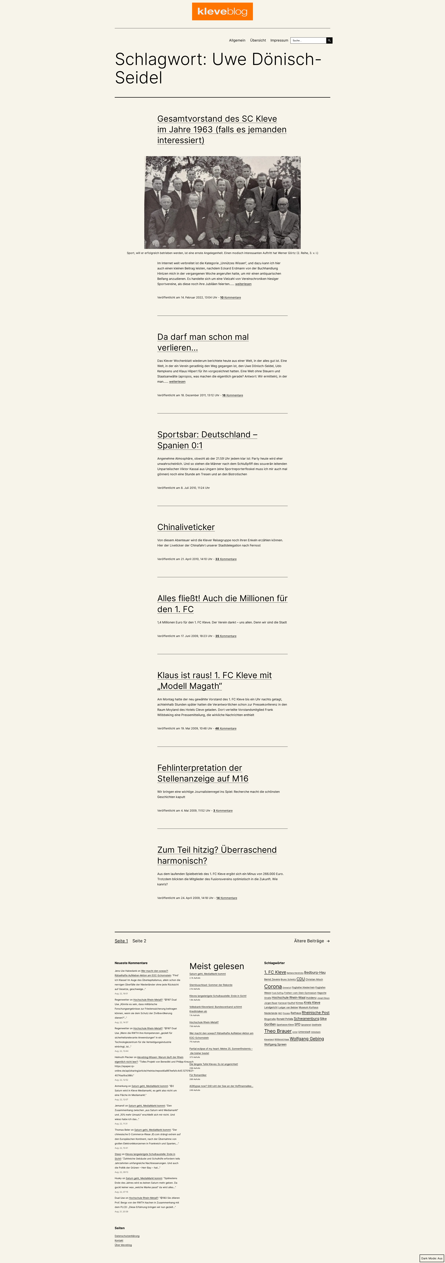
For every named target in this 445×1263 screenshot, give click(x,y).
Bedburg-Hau (315, 972)
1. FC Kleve (275, 972)
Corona (273, 986)
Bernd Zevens (272, 979)
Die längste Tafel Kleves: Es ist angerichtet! (213, 1064)
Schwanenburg (306, 1018)
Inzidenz (311, 997)
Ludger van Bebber (288, 1007)
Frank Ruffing (278, 993)
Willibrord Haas (281, 1039)
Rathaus (296, 1013)
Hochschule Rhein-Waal (288, 997)
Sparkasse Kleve (285, 1024)
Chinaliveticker (186, 527)
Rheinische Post (316, 1012)
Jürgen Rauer (271, 1003)
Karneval (282, 1003)
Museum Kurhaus (308, 1007)
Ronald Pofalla (285, 1018)
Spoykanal (306, 1024)
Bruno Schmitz (288, 979)
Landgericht (271, 1007)
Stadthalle (316, 1024)
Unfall (295, 1032)
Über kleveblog (123, 1245)
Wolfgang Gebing (307, 1038)
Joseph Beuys (323, 998)
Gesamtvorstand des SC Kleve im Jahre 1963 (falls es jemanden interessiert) (222, 129)
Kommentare (230, 297)
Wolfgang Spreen (275, 1044)
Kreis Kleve (312, 1002)
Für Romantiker (198, 1075)
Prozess (286, 1013)
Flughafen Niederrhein (303, 987)
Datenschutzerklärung (127, 1236)
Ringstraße (270, 1019)
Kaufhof (291, 1003)
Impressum (279, 40)
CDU (301, 979)
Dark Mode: (429, 1258)
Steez (118, 1154)
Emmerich (287, 987)
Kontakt (119, 1240)
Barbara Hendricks (295, 973)
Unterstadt (304, 1031)
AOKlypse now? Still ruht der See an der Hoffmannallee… (221, 1086)
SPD (297, 1024)
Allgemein (237, 40)
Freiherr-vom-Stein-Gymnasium (300, 993)
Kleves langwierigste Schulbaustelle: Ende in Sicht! (217, 995)
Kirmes (299, 1002)
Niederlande (270, 1013)
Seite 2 (139, 940)
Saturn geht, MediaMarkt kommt (150, 1086)
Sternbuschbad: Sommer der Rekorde (210, 985)
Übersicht (258, 40)
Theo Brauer (278, 1031)
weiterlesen (243, 284)
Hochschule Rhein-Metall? (148, 999)
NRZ (280, 1013)
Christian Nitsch (314, 979)
